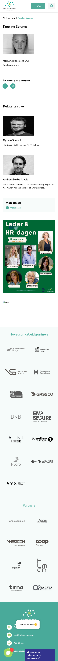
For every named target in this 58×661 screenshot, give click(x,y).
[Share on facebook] (5, 88)
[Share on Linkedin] (12, 88)
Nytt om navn (9, 18)
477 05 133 (18, 643)
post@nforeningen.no (23, 635)
